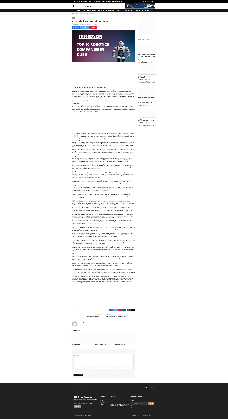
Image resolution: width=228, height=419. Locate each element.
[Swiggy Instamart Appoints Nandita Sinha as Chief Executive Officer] (147, 112)
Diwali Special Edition (117, 1)
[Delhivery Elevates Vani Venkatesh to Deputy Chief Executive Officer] (147, 48)
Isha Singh (77, 24)
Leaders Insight (110, 10)
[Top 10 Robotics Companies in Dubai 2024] (103, 61)
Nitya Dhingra (141, 79)
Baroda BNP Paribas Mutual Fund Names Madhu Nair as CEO (146, 98)
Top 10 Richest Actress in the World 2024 (93, 316)
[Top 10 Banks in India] (82, 337)
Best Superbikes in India (120, 344)
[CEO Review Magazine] (82, 6)
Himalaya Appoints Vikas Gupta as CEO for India (146, 76)
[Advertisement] (103, 74)
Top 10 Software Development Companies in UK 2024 (116, 316)
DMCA (103, 1)
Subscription (92, 1)
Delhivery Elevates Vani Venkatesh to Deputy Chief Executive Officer (146, 55)
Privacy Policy (150, 405)
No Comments (88, 24)
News (83, 10)
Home (78, 10)
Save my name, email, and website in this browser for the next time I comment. (88, 371)
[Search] (154, 1)
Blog (118, 10)
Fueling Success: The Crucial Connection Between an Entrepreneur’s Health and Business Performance (119, 405)
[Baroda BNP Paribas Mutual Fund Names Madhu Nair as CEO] (147, 91)
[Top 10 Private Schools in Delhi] (103, 337)
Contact (98, 1)
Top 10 (73, 18)
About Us (76, 1)
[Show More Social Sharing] (99, 27)
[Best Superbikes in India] (125, 337)
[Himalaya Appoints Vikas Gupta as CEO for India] (147, 69)
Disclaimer (108, 1)
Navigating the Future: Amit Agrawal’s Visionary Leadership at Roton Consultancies (118, 399)
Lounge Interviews (91, 10)
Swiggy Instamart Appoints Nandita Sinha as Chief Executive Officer (147, 119)
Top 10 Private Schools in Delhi (99, 344)
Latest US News (139, 10)
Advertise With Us (83, 1)
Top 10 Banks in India (76, 344)
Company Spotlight (128, 10)
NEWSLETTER (148, 10)
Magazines (101, 10)
